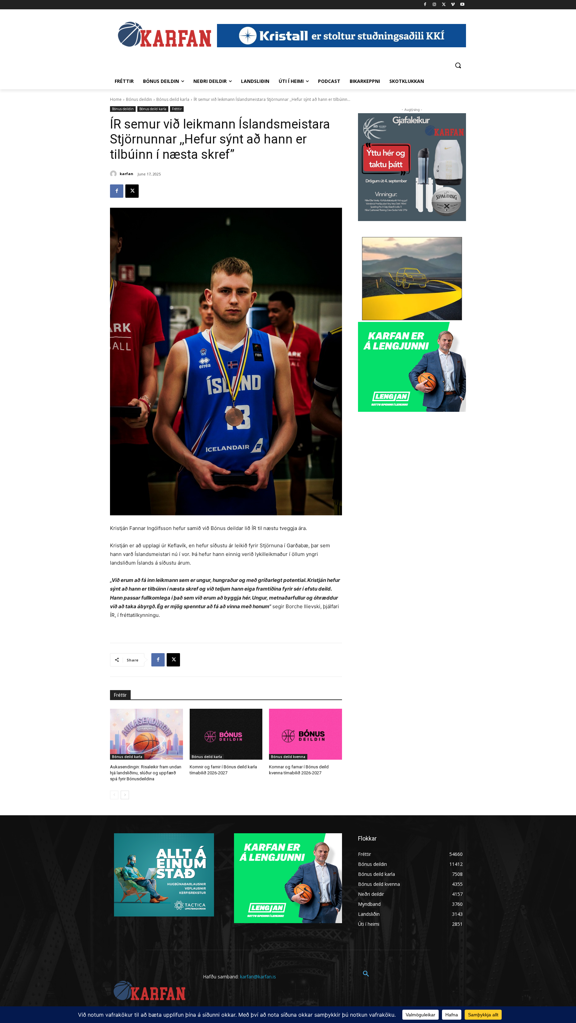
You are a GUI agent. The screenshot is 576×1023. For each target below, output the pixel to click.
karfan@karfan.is (258, 976)
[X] (444, 5)
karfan (126, 173)
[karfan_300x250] (164, 874)
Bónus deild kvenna (288, 756)
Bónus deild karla (172, 99)
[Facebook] (425, 5)
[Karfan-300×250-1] (412, 367)
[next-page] (125, 795)
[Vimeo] (453, 5)
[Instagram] (434, 5)
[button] (458, 65)
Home (116, 99)
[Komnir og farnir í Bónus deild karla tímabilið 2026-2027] (226, 734)
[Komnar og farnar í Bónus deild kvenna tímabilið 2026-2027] (305, 734)
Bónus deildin (139, 99)
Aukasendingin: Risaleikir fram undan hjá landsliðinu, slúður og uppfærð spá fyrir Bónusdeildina (145, 772)
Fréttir (177, 109)
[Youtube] (462, 5)
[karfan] (114, 173)
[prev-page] (114, 795)
